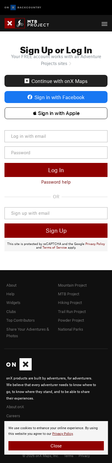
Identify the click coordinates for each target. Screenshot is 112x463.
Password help (56, 181)
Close (56, 445)
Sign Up (56, 230)
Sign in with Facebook (59, 97)
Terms (68, 455)
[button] (56, 113)
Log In (56, 170)
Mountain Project (72, 285)
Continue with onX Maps (59, 81)
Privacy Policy (95, 244)
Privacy (84, 455)
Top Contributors (20, 320)
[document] (56, 437)
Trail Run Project (72, 311)
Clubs (11, 311)
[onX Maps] (19, 369)
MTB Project (68, 293)
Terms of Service (54, 247)
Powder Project (71, 320)
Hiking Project (70, 302)
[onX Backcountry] (23, 7)
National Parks (70, 329)
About (11, 285)
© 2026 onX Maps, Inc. (40, 455)
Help (10, 293)
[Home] (29, 23)
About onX (15, 406)
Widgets (13, 302)
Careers (13, 415)
